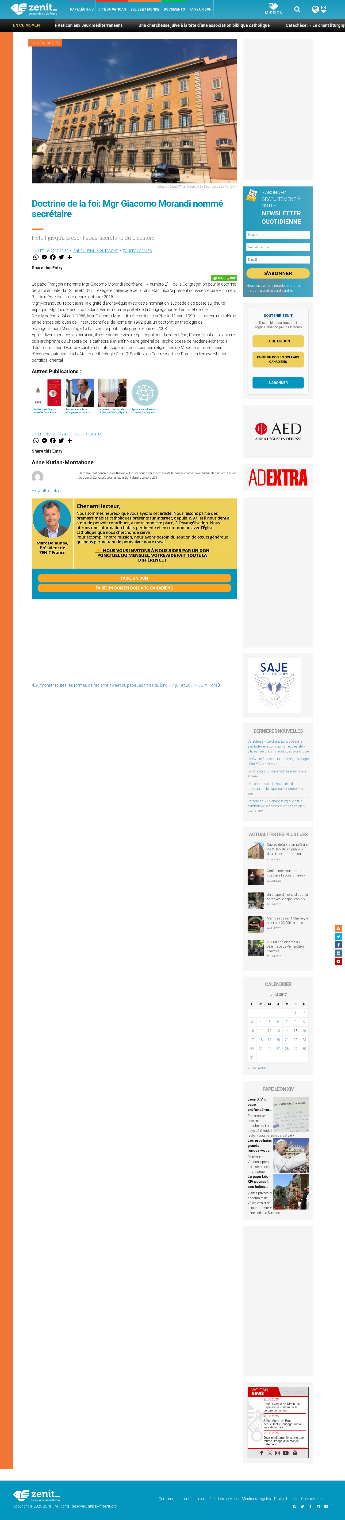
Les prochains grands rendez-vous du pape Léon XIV (260, 1150)
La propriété (205, 1499)
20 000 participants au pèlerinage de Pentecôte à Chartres (285, 946)
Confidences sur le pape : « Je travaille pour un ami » (286, 873)
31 (252, 1057)
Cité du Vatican (112, 9)
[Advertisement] (134, 639)
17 (252, 1040)
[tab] (263, 1391)
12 (269, 1031)
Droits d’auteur (286, 1499)
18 (261, 1040)
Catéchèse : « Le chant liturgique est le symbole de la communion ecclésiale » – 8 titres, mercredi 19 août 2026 (277, 746)
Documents (174, 9)
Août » (262, 1068)
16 (304, 1031)
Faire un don (200, 9)
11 (261, 1031)
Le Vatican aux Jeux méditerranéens (274, 771)
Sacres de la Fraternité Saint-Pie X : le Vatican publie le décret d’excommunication (288, 849)
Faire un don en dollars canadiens (134, 588)
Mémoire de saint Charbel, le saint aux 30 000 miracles (287, 920)
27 (278, 1049)
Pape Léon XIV (82, 9)
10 (252, 1031)
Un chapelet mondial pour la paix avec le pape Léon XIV (287, 897)
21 (287, 1040)
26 (269, 1049)
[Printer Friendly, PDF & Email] (224, 278)
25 (261, 1049)
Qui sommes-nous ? (175, 1499)
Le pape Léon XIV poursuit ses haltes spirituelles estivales (259, 1187)
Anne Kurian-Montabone (95, 251)
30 (304, 1049)
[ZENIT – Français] (39, 9)
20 (278, 1040)
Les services (228, 1499)
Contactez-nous (314, 1499)
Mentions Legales (256, 1499)
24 (252, 1049)
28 (287, 1049)
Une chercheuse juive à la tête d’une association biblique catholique (141, 25)
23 (304, 1040)
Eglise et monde (144, 9)
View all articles (46, 490)
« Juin (252, 1068)
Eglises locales (45, 43)
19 (269, 1040)
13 (278, 1031)
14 (287, 1031)
